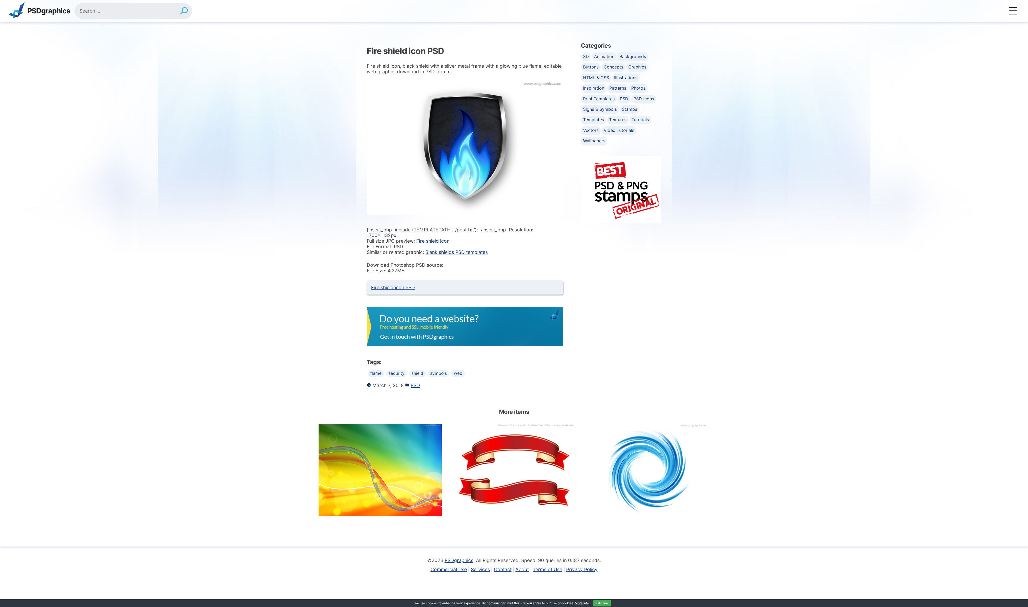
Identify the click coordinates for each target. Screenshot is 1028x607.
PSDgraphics (48, 11)
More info (582, 603)
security (396, 373)
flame (375, 373)
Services (480, 569)
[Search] (184, 11)
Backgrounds (632, 56)
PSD (415, 385)
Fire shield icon (432, 241)
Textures (617, 119)
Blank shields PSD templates (456, 252)
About (522, 569)
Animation (604, 56)
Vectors (591, 130)
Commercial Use (448, 569)
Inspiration (593, 88)
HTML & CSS (596, 77)
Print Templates (599, 98)
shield (417, 373)
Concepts (613, 67)
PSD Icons (643, 98)
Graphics (637, 67)
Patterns (617, 88)
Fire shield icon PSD (393, 287)
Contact (503, 569)
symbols (438, 373)
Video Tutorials (619, 130)
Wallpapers (594, 140)
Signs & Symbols (600, 109)
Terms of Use (547, 569)
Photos (638, 88)
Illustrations (625, 77)
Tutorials (640, 119)
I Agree (602, 603)
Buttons (591, 67)
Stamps (629, 109)
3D (586, 56)
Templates (593, 119)
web (458, 373)
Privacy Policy (582, 569)
